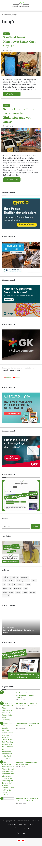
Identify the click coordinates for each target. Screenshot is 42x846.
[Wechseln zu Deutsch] (23, 840)
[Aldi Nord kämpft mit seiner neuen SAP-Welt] (8, 778)
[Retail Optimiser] (21, 5)
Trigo (25, 592)
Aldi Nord (6, 577)
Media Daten (28, 824)
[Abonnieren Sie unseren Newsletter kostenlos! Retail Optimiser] (21, 552)
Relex (28, 584)
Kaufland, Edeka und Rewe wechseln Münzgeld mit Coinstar (26, 695)
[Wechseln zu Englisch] (19, 840)
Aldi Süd (15, 577)
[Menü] (39, 5)
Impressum (18, 824)
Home (11, 824)
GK (4, 584)
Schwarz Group (8, 592)
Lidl (9, 584)
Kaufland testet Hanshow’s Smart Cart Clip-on (19, 41)
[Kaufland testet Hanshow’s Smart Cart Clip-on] (21, 64)
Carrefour (24, 577)
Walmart (6, 596)
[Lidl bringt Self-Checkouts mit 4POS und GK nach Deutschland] (8, 741)
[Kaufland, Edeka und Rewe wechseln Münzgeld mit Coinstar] (8, 696)
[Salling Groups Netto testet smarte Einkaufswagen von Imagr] (21, 140)
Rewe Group (7, 588)
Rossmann (17, 588)
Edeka (34, 581)
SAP (25, 588)
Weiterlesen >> (12, 94)
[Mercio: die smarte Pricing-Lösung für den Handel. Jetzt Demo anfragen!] (21, 213)
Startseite (7, 15)
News (6, 34)
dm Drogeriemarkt (23, 581)
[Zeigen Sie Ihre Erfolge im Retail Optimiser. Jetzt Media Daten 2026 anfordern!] (21, 663)
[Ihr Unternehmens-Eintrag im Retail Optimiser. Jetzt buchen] (21, 495)
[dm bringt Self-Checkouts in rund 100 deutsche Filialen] (8, 711)
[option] (21, 622)
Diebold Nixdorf (8, 581)
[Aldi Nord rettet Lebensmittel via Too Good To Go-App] (8, 801)
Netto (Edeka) (18, 584)
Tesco (18, 592)
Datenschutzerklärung (21, 828)
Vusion (32, 592)
